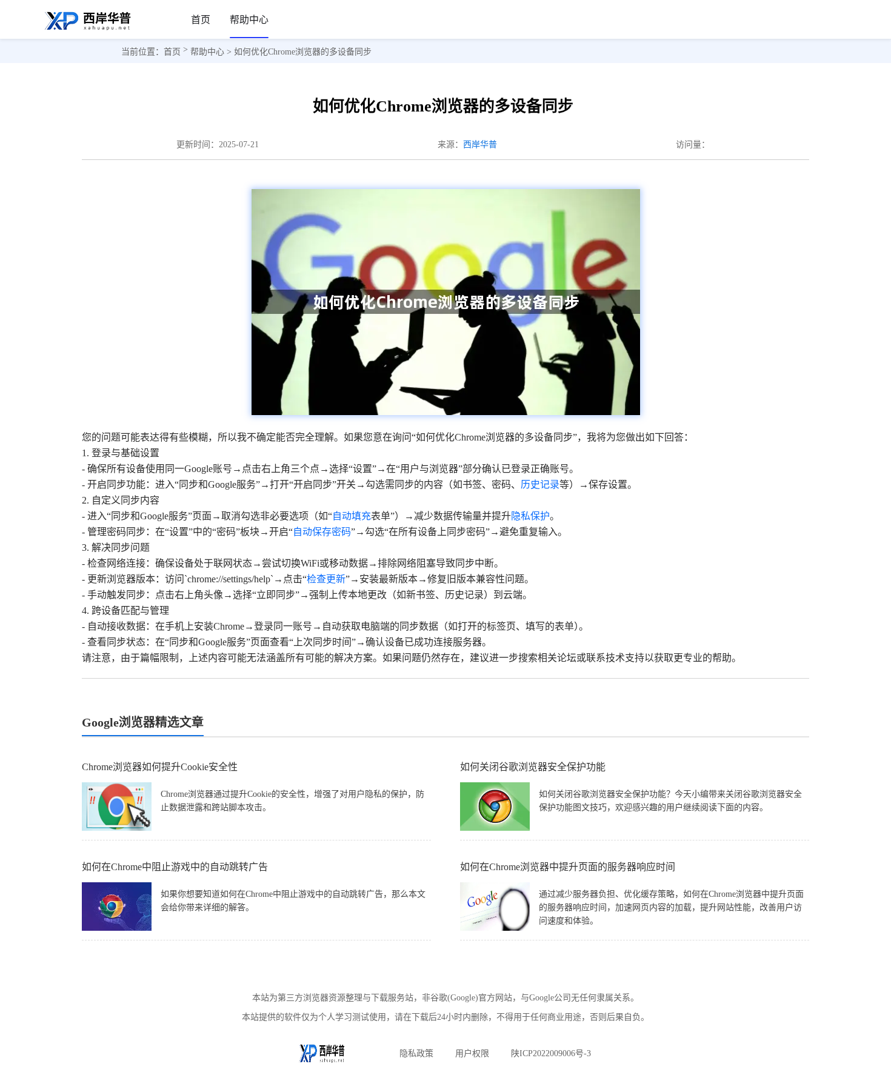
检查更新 (326, 579)
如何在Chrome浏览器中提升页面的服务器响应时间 (567, 867)
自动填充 (351, 516)
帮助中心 (249, 20)
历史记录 (540, 484)
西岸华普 (480, 144)
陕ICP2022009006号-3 (551, 1053)
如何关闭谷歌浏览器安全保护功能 (533, 767)
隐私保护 (530, 516)
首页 (200, 20)
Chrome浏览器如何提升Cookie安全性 (160, 767)
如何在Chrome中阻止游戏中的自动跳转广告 (175, 867)
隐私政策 (416, 1053)
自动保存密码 (322, 532)
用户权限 (472, 1053)
